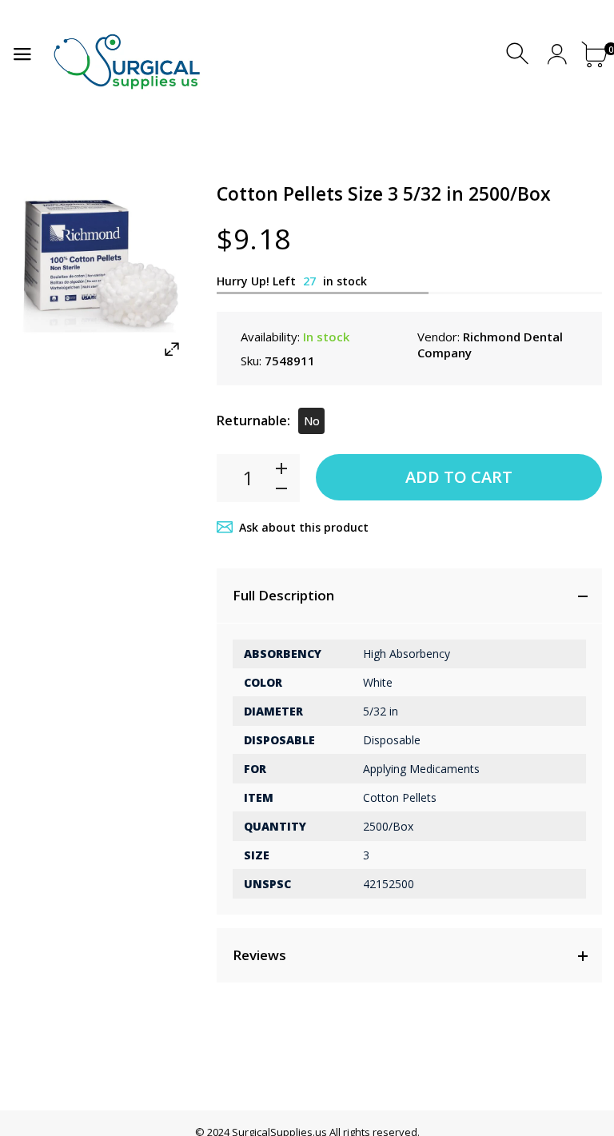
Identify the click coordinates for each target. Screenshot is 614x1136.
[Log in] (557, 54)
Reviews (259, 955)
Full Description (283, 595)
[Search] (519, 54)
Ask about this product (304, 527)
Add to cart (458, 477)
